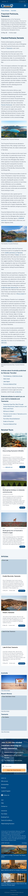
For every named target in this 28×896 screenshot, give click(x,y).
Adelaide (20, 538)
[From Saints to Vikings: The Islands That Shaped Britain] (14, 849)
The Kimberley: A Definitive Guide (12, 376)
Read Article (22, 590)
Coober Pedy (12, 540)
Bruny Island (20, 293)
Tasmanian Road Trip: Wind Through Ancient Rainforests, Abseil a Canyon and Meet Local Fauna (15, 406)
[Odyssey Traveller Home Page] (7, 5)
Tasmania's (5, 460)
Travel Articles (5, 10)
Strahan (10, 463)
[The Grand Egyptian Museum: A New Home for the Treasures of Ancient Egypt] (14, 877)
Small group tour (6, 19)
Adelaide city (9, 497)
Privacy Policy (14, 890)
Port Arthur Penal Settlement (11, 418)
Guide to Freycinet (8, 421)
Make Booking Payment (7, 823)
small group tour (11, 537)
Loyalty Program (5, 791)
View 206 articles (5, 690)
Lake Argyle (6, 381)
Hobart (17, 254)
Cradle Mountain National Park (9, 287)
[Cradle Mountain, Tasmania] (14, 566)
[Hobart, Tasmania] (14, 603)
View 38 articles (5, 732)
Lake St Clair (15, 463)
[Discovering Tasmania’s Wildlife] (14, 440)
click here (4, 340)
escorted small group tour (14, 656)
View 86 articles (5, 711)
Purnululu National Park (9, 384)
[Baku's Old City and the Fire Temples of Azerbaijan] (14, 864)
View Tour (22, 467)
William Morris (9, 502)
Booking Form (5, 817)
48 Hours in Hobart (8, 411)
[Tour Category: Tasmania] (14, 723)
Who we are (4, 781)
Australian (5, 587)
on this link (18, 392)
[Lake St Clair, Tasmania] (14, 638)
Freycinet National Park (9, 424)
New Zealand (12, 587)
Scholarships (5, 784)
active (3, 22)
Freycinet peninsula (11, 461)
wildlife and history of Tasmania (14, 252)
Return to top (15, 894)
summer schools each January (10, 618)
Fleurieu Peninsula (6, 105)
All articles (24, 842)
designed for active (12, 584)
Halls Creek (6, 378)
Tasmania (15, 26)
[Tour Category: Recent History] (14, 703)
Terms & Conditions (6, 820)
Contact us (4, 806)
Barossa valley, (18, 500)
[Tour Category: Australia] (14, 682)
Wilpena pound (20, 540)
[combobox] (22, 1)
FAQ (2, 803)
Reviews (3, 787)
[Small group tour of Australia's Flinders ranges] (14, 520)
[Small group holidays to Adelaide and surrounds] (14, 479)
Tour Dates (4, 814)
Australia (13, 10)
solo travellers (16, 22)
